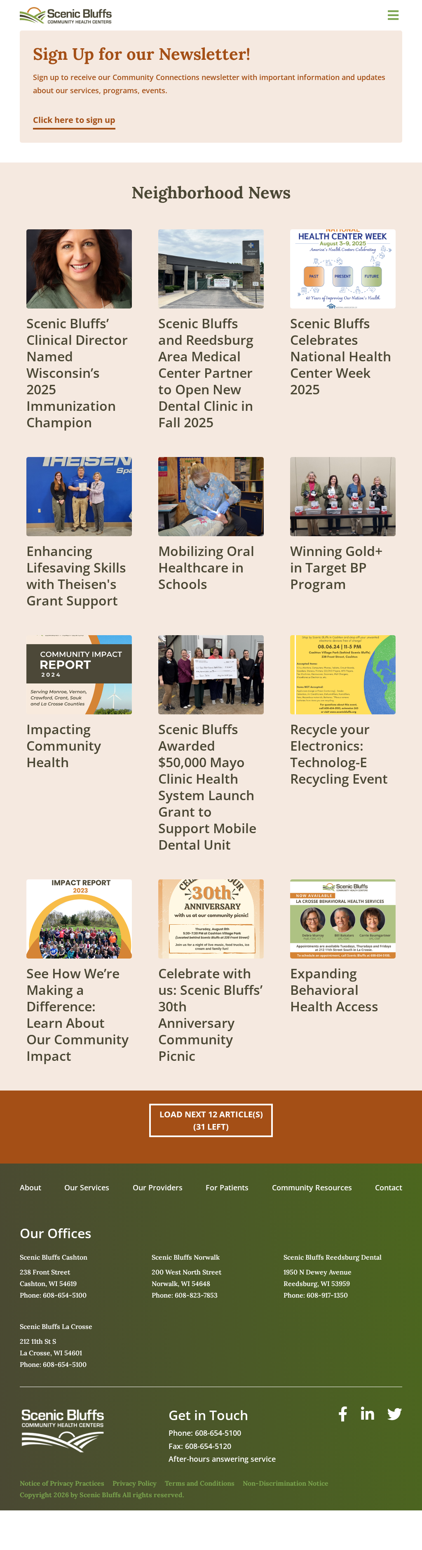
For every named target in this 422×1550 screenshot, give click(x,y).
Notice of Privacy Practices (62, 1483)
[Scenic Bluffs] (66, 15)
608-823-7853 (196, 1295)
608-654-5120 (208, 1446)
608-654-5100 (65, 1295)
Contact (388, 1187)
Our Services (86, 1187)
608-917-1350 (327, 1295)
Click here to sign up (74, 119)
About (30, 1187)
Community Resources (312, 1187)
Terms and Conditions (199, 1483)
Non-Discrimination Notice (285, 1483)
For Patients (227, 1187)
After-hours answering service (222, 1459)
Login (6, 1544)
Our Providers (158, 1187)
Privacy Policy (135, 1483)
